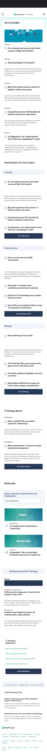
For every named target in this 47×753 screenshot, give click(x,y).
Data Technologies (36, 685)
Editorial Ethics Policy (15, 734)
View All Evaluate (23, 236)
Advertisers (5, 736)
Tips (30, 747)
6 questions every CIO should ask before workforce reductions (24, 113)
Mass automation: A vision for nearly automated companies (24, 446)
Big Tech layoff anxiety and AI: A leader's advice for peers (24, 88)
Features (4, 743)
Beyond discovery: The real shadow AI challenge (23, 714)
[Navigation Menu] (2, 14)
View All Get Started (23, 466)
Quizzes (25, 747)
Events (41, 741)
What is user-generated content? (16, 654)
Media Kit (23, 736)
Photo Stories (18, 747)
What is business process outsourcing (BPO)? (20, 659)
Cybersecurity (24, 685)
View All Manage (23, 392)
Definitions (27, 741)
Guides (4, 747)
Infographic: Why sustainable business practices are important (25, 553)
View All (7, 583)
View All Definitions (23, 671)
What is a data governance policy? (16, 664)
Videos (4, 749)
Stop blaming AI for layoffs (21, 62)
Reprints (13, 741)
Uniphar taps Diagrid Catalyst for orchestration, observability (19, 613)
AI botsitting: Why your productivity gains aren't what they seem (24, 364)
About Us (4, 734)
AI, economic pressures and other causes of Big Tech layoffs (24, 49)
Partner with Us (14, 736)
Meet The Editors (28, 734)
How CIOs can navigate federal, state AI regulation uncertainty (25, 306)
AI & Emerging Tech (11, 685)
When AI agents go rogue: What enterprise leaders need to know (21, 700)
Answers (19, 741)
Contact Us (37, 734)
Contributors (5, 741)
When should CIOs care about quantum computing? (21, 422)
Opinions (10, 747)
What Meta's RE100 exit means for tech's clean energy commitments (24, 384)
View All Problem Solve (23, 314)
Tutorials (35, 747)
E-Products (34, 741)
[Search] (44, 14)
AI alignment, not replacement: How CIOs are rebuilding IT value (24, 137)
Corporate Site (32, 736)
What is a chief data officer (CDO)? (16, 648)
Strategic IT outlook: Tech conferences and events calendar (23, 286)
